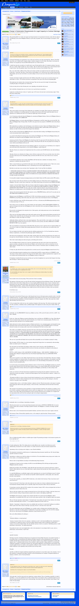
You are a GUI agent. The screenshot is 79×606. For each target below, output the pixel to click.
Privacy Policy (53, 603)
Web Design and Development (35, 596)
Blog (25, 0)
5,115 (7, 279)
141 (7, 47)
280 (7, 46)
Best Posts (4, 8)
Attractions (17, 0)
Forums (12, 7)
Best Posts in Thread (57, 34)
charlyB (65, 44)
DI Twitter (55, 596)
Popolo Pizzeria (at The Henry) (68, 48)
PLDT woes (65, 38)
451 (7, 280)
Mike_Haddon (5, 43)
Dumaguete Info (6, 7)
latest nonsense (66, 43)
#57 (58, 417)
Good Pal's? (66, 33)
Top (73, 603)
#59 (58, 560)
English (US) (13, 603)
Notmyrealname (5, 274)
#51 (58, 43)
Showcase (21, 7)
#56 (58, 398)
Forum (29, 0)
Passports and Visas (12, 32)
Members (26, 7)
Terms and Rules (46, 603)
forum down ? (66, 54)
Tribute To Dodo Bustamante (67, 24)
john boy (65, 34)
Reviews (6, 0)
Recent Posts (9, 8)
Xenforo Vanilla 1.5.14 (6, 603)
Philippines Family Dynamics (67, 21)
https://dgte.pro (72, 601)
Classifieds (11, 0)
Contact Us (58, 603)
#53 (58, 262)
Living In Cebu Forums (33, 595)
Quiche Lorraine (66, 51)
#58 (58, 441)
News (21, 0)
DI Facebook (56, 595)
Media (16, 7)
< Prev (7, 34)
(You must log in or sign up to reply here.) (53, 586)
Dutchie (65, 31)
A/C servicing (66, 46)
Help (62, 603)
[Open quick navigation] (59, 11)
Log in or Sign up (72, 2)
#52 (58, 97)
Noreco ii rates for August (68, 30)
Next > (19, 34)
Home (2, 0)
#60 (58, 582)
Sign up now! (67, 12)
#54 (58, 292)
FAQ (31, 7)
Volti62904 (5, 59)
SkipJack (21, 32)
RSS (74, 603)
